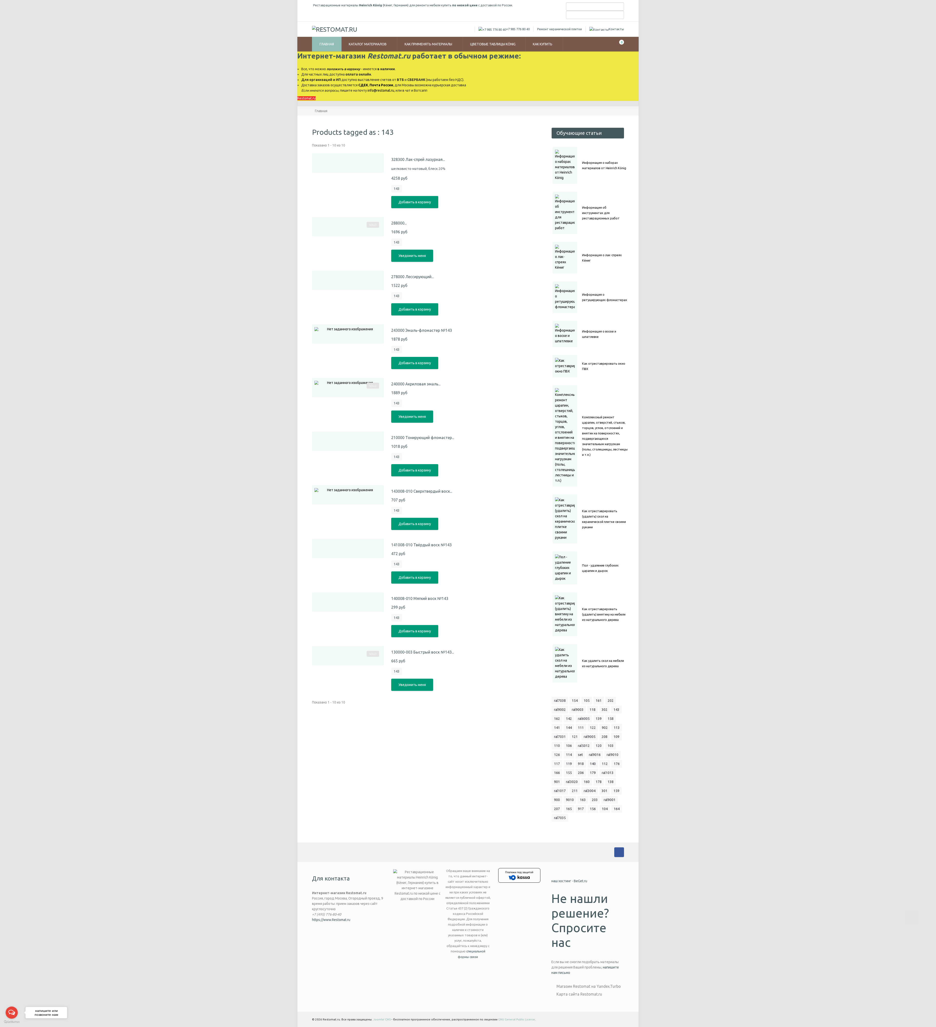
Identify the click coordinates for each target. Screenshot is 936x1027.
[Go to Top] (911, 918)
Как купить (543, 44)
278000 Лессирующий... (412, 276)
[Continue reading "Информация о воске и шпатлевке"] (565, 334)
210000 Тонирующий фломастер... (422, 437)
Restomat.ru (306, 98)
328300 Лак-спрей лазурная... (418, 159)
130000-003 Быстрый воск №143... (422, 652)
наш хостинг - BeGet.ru (569, 881)
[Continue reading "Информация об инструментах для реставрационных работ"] (565, 213)
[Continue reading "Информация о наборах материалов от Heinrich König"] (565, 165)
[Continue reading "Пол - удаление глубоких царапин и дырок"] (565, 568)
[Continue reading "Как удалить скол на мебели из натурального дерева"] (565, 663)
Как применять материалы (429, 44)
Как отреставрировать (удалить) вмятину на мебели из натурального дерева (603, 614)
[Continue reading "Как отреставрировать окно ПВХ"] (565, 366)
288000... (399, 223)
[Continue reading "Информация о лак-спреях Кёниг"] (565, 258)
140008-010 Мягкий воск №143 (419, 598)
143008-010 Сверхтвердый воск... (421, 491)
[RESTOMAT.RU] (334, 29)
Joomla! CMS (382, 1019)
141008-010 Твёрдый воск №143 (421, 545)
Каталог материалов (368, 44)
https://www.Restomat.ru (331, 920)
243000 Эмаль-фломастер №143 (421, 330)
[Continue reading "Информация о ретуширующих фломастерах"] (565, 297)
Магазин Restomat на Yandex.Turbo (588, 986)
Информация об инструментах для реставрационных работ (601, 213)
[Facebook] (619, 852)
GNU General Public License (516, 1019)
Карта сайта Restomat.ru (579, 994)
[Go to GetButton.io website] (12, 1022)
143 (397, 189)
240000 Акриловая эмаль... (415, 384)
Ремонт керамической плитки (559, 29)
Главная (327, 44)
